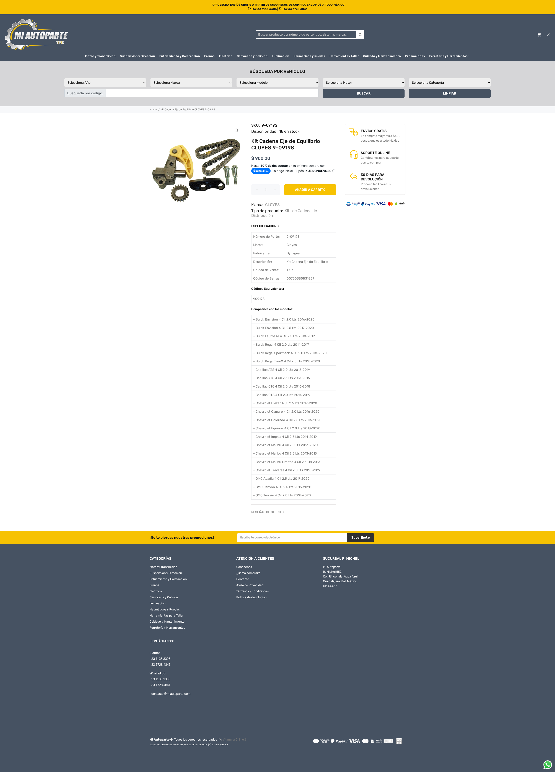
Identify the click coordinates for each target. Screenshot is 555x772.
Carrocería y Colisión (164, 597)
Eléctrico (156, 591)
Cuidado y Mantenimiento (167, 621)
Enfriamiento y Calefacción (168, 579)
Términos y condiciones (252, 591)
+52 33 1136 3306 (264, 9)
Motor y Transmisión (163, 567)
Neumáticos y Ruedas (165, 609)
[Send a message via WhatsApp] (548, 765)
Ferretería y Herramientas (167, 628)
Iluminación (157, 603)
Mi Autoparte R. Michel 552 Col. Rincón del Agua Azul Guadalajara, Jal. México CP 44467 (340, 576)
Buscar (364, 93)
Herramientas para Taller (166, 615)
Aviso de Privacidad (249, 585)
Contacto (242, 579)
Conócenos (244, 567)
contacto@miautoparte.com (171, 693)
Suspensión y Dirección (166, 573)
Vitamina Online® (234, 739)
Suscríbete (360, 538)
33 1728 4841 (160, 664)
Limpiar (449, 93)
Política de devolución (251, 597)
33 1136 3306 (160, 659)
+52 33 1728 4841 (294, 9)
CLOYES (272, 204)
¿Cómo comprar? (248, 573)
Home (153, 109)
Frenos (154, 585)
